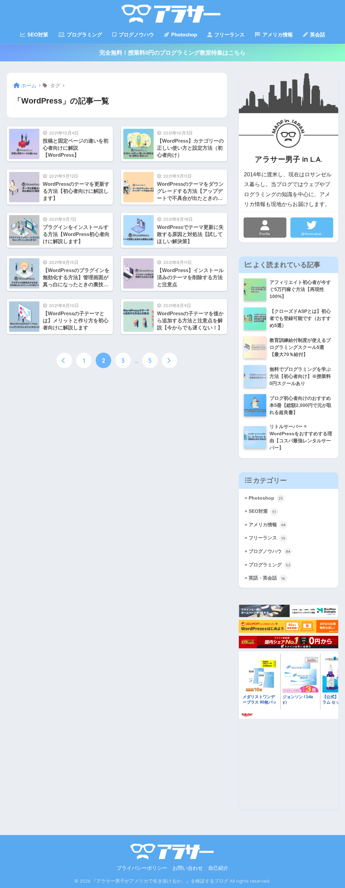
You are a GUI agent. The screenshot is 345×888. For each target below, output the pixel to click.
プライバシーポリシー (142, 868)
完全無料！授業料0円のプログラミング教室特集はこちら (172, 53)
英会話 (317, 34)
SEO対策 (37, 34)
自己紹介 (218, 868)
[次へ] (169, 360)
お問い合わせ (187, 868)
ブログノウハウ (135, 34)
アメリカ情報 (277, 34)
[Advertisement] (288, 767)
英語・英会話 (267, 578)
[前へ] (64, 360)
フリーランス (229, 34)
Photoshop (183, 34)
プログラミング (83, 34)
